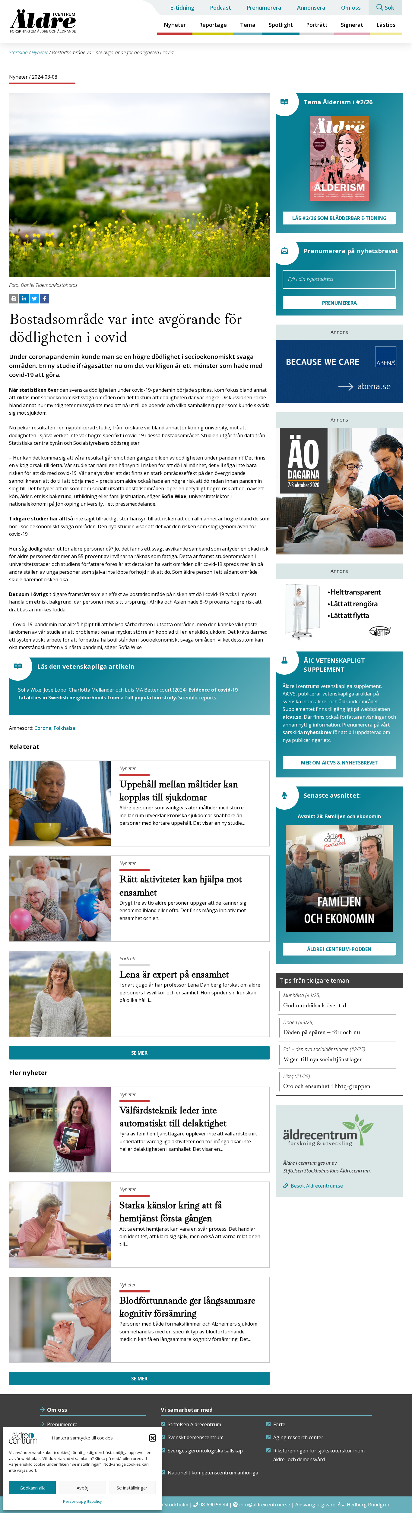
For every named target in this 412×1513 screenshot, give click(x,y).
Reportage (213, 24)
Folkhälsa (64, 728)
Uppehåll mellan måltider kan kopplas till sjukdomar (178, 790)
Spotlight (281, 24)
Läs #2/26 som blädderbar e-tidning (339, 218)
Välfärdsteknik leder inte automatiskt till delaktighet (174, 1116)
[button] (153, 1438)
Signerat (352, 24)
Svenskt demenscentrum (195, 1437)
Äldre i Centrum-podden (339, 949)
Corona (42, 728)
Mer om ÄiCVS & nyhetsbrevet (339, 762)
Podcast (220, 7)
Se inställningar (132, 1488)
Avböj (82, 1488)
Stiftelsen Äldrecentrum (194, 1424)
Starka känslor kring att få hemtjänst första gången (170, 1211)
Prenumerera (264, 7)
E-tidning (182, 7)
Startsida (18, 52)
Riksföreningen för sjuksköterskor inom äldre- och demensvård (319, 1455)
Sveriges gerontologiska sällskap (205, 1450)
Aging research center (298, 1437)
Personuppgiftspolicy (82, 1501)
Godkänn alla (33, 1488)
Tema (247, 24)
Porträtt (317, 24)
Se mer (139, 1053)
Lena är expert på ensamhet (175, 974)
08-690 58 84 (213, 1504)
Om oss (351, 7)
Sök (389, 7)
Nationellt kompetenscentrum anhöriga (213, 1472)
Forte (279, 1424)
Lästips (385, 24)
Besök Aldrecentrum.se (316, 1185)
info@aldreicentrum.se (264, 1504)
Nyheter (175, 24)
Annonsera (311, 7)
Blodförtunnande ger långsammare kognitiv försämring (187, 1307)
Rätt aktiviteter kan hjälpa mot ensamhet (180, 885)
